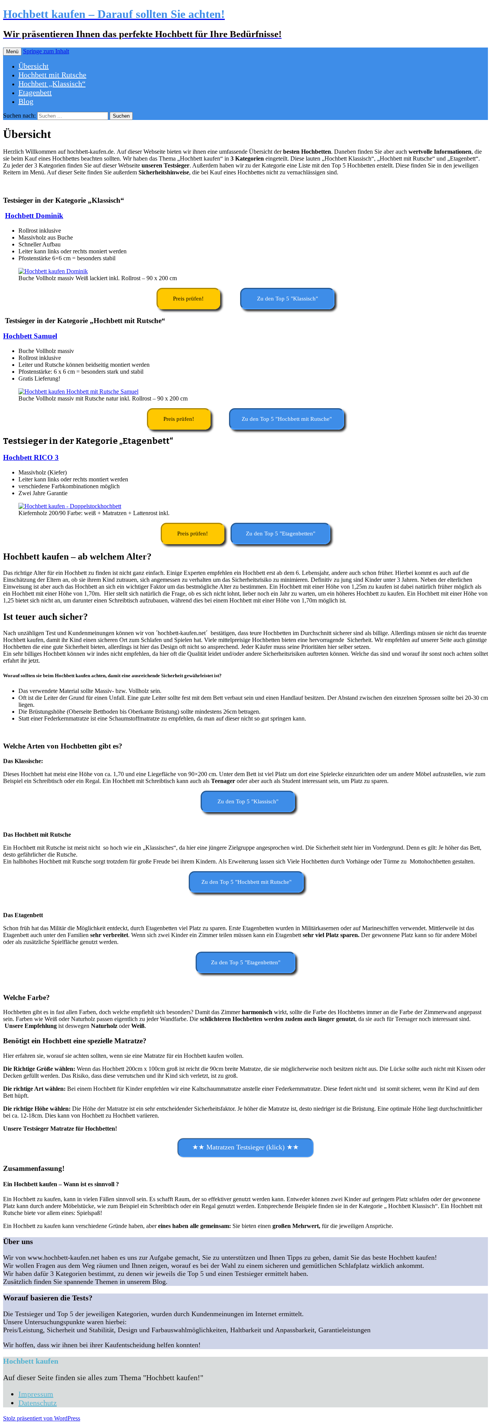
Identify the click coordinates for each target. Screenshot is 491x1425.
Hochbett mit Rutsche (52, 75)
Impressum (35, 1394)
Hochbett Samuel (30, 336)
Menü (12, 51)
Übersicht (33, 66)
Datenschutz (37, 1403)
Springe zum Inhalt (46, 51)
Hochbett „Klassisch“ (52, 83)
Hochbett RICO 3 (31, 457)
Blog (25, 101)
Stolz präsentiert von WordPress (41, 1418)
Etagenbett (35, 92)
